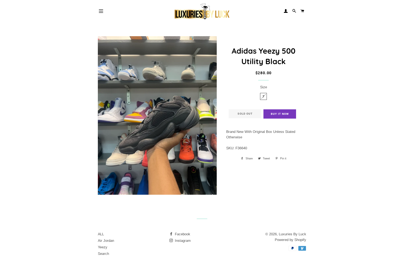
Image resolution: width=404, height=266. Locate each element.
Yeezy (102, 247)
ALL (101, 234)
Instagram (182, 241)
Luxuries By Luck (292, 234)
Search (103, 254)
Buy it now (280, 113)
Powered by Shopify (290, 240)
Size (263, 87)
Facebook (182, 234)
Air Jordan (106, 241)
